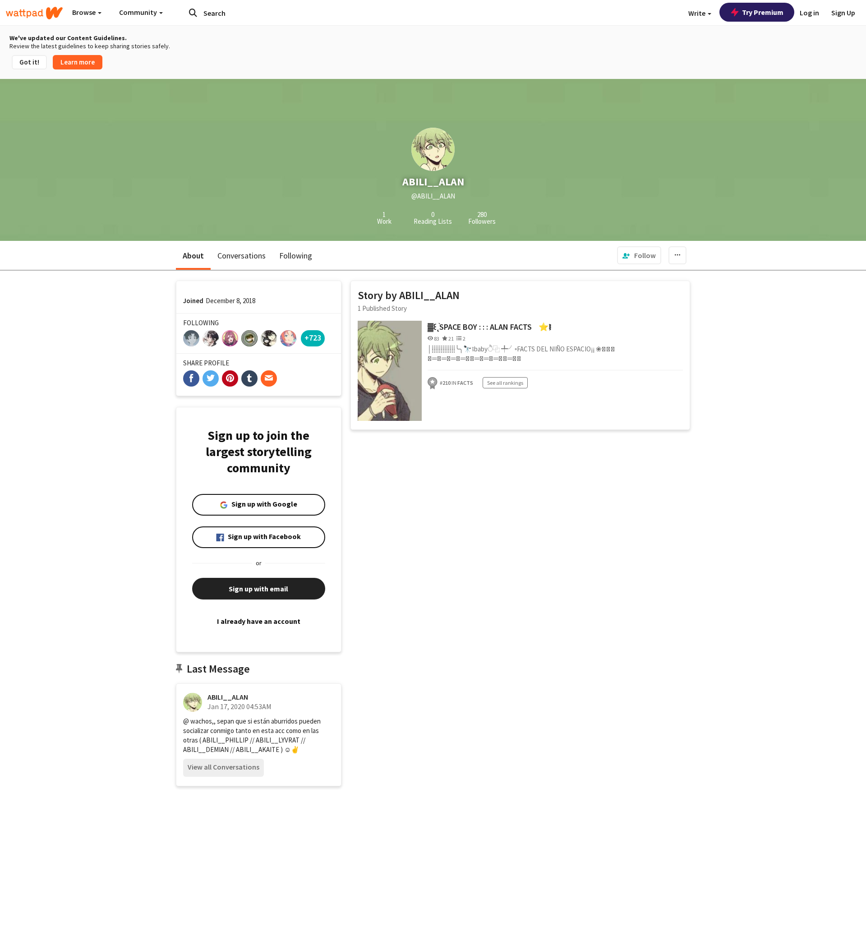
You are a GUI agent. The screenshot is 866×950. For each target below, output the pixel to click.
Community (138, 12)
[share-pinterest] (230, 378)
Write (697, 13)
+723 (312, 337)
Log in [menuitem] (809, 12)
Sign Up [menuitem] (843, 12)
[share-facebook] (191, 378)
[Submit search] (193, 12)
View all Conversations (223, 766)
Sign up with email (258, 588)
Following (295, 255)
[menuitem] (639, 255)
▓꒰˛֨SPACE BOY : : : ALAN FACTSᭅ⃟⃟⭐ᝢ (490, 327)
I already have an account (258, 621)
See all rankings (505, 382)
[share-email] (269, 378)
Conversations (241, 255)
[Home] (34, 13)
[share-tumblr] (249, 378)
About (193, 255)
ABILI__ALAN (227, 697)
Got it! (29, 62)
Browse (84, 12)
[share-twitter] (211, 378)
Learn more (77, 62)
